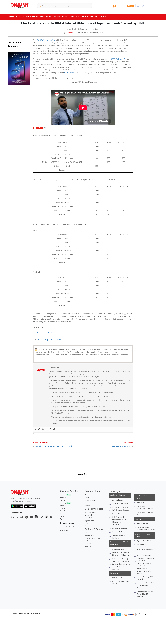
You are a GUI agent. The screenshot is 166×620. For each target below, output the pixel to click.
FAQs (86, 541)
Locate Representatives (92, 538)
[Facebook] (47, 429)
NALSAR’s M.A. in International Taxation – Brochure (145, 570)
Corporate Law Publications (121, 564)
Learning (63, 503)
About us (88, 497)
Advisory (63, 506)
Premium (63, 495)
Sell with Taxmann (91, 533)
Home (11, 16)
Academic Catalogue (119, 532)
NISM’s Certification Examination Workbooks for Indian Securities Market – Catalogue (146, 548)
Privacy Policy (89, 515)
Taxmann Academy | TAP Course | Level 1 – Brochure (145, 585)
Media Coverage (90, 500)
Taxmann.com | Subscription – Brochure (145, 507)
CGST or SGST (70, 73)
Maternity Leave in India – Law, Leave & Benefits (54, 446)
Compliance (64, 511)
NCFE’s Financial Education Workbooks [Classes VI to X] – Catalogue (119, 520)
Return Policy (89, 518)
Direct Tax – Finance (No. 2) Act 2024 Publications (120, 554)
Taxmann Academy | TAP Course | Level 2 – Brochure (145, 594)
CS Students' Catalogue (120, 507)
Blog (18, 16)
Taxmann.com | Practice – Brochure (145, 513)
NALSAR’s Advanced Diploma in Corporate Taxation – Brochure (144, 563)
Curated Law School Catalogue (119, 537)
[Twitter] (36, 429)
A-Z (61, 534)
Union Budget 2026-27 (67, 527)
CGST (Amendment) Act (46, 40)
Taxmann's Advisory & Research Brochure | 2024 (146, 528)
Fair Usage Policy (90, 512)
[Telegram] (39, 429)
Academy (63, 508)
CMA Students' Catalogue (121, 510)
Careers (87, 503)
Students (63, 516)
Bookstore (63, 514)
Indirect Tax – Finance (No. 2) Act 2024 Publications (121, 560)
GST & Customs (28, 16)
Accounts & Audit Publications (118, 568)
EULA (86, 523)
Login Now (83, 474)
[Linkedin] (43, 429)
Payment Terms (90, 521)
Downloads (88, 546)
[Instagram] (50, 429)
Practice (62, 500)
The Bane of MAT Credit (121, 446)
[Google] (54, 429)
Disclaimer (88, 526)
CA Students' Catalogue (120, 503)
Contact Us (88, 544)
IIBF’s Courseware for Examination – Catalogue (145, 557)
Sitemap (87, 506)
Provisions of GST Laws (48, 333)
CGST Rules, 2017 (117, 59)
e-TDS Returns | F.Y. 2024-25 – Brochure (121, 582)
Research (63, 497)
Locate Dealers (90, 536)
